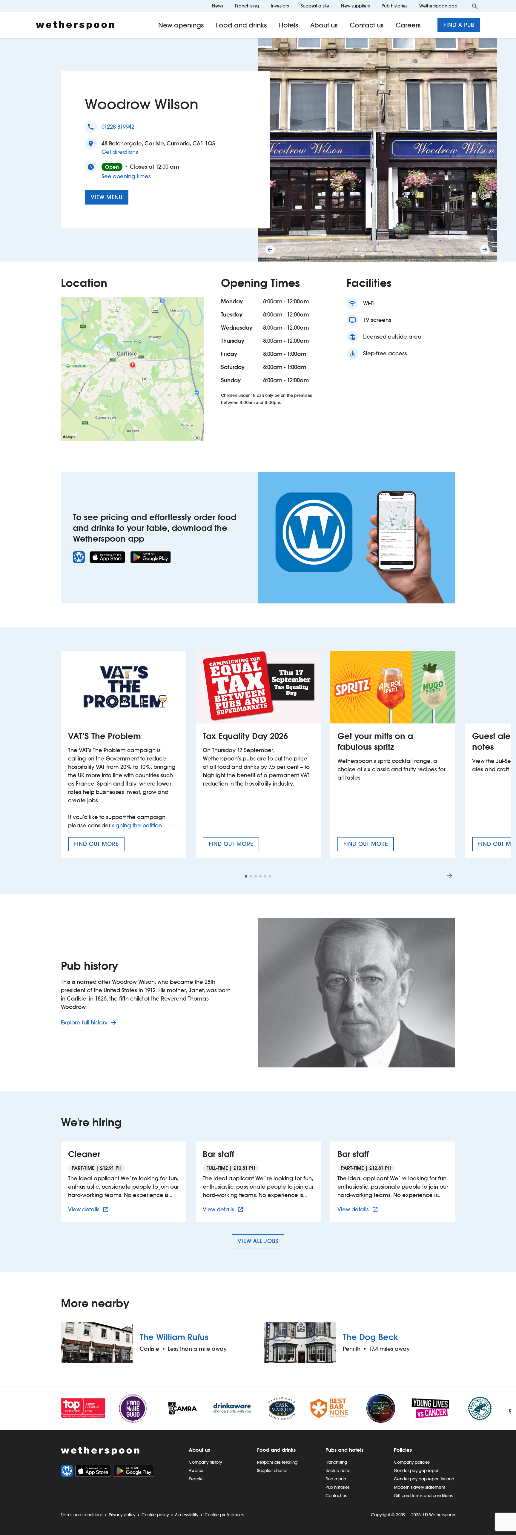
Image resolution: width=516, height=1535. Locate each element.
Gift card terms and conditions (423, 1495)
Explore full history (85, 1022)
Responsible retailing (277, 1462)
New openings (181, 25)
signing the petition (137, 825)
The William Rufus (174, 1337)
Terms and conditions (81, 1514)
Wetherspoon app (438, 6)
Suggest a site (315, 6)
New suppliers (355, 6)
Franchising (247, 6)
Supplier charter (272, 1470)
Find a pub (458, 24)
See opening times (126, 176)
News (217, 6)
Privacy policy (122, 1514)
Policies (403, 1450)
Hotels (288, 25)
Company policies (412, 1462)
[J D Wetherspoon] (75, 25)
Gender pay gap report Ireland (424, 1479)
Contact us (367, 25)
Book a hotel (337, 1470)
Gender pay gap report (417, 1470)
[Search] (474, 6)
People (196, 1479)
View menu (106, 197)
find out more (99, 846)
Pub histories (394, 6)
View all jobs (258, 1241)
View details (89, 1209)
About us (324, 25)
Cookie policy (155, 1514)
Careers (408, 25)
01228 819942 (118, 126)
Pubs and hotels (344, 1450)
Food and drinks (241, 25)
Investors (280, 6)
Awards (196, 1470)
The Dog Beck (370, 1337)
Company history (205, 1462)
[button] (356, 249)
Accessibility (186, 1514)
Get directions (120, 151)
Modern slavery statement (419, 1487)
